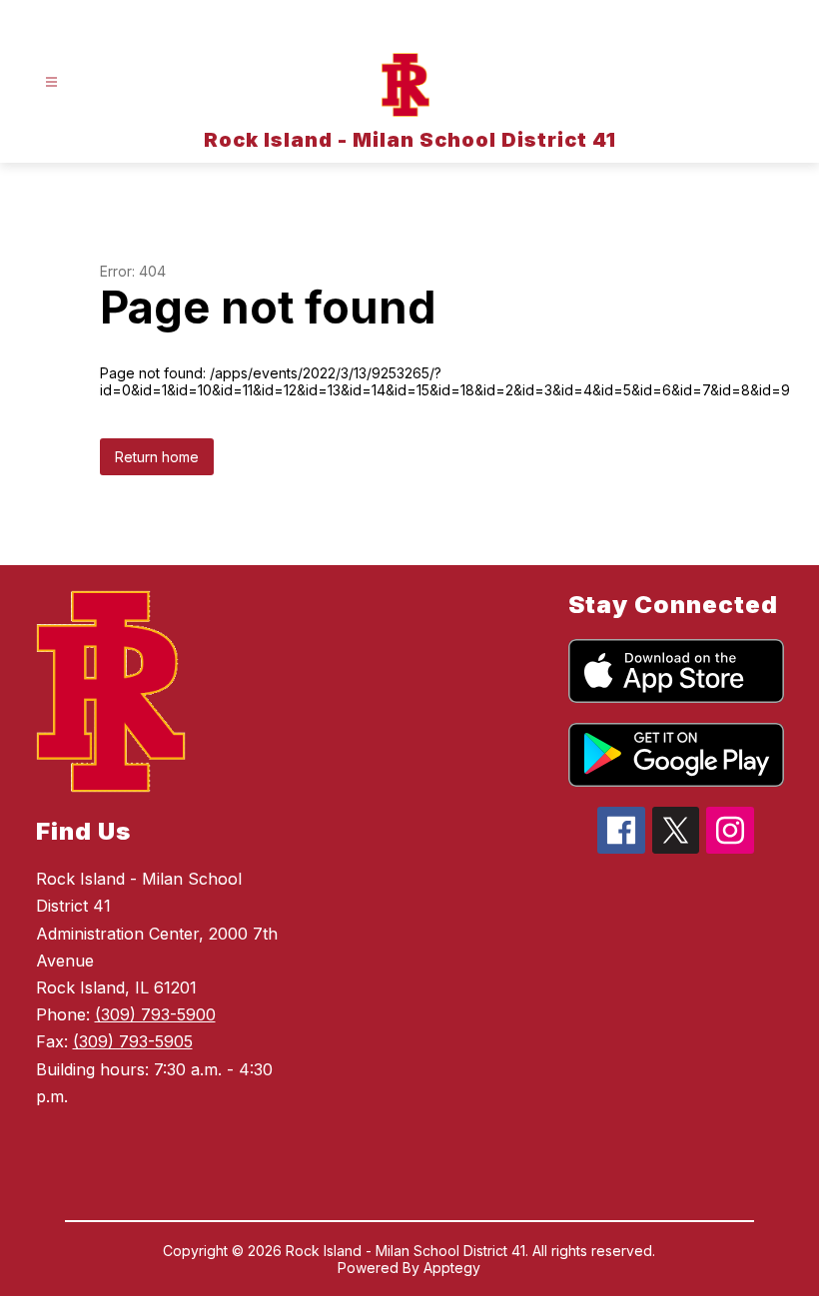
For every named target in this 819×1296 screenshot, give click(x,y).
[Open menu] (51, 82)
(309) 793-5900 (155, 1014)
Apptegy (451, 1267)
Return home (157, 456)
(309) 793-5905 (133, 1041)
